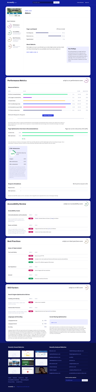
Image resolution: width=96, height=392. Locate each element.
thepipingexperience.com (75, 354)
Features (15, 377)
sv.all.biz (71, 357)
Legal (26, 377)
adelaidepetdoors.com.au (55, 360)
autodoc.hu (72, 360)
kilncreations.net (53, 363)
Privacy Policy (11, 382)
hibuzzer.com (52, 350)
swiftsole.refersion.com (54, 357)
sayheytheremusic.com (54, 354)
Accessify (12, 2)
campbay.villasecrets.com (75, 370)
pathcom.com (72, 366)
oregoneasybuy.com (74, 363)
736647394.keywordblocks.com (76, 350)
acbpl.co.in (28, 10)
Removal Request (25, 379)
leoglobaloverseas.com (54, 373)
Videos (9, 377)
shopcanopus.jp (53, 366)
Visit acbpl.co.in (31, 52)
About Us (87, 2)
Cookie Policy (19, 382)
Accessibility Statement (13, 379)
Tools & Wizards (80, 2)
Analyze (56, 2)
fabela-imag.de (52, 370)
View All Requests (48, 115)
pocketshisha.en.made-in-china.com (77, 373)
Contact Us (21, 377)
